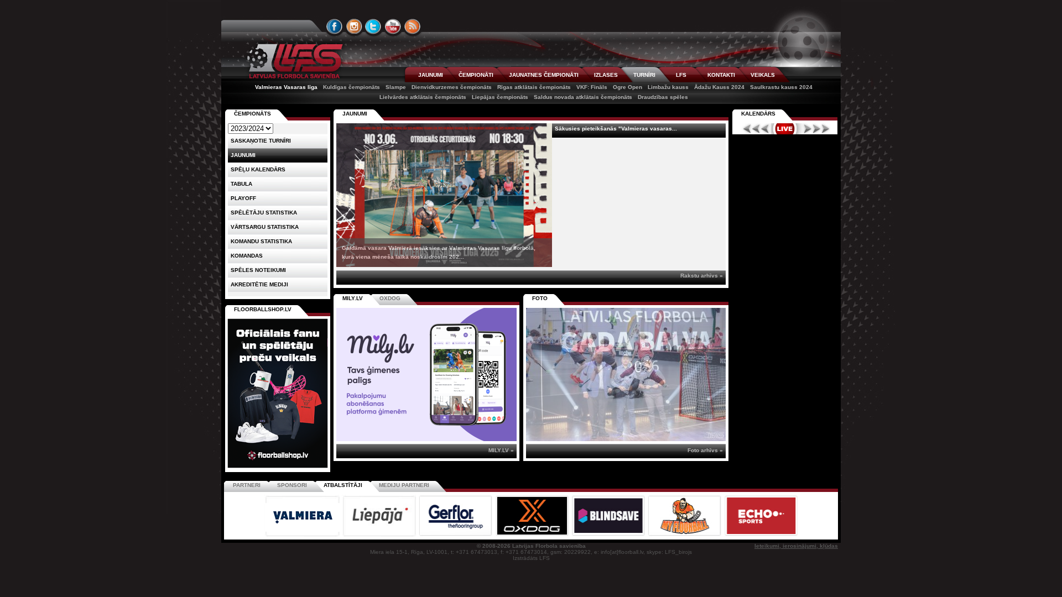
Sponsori (292, 485)
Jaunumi (354, 114)
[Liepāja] (380, 535)
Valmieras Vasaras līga (286, 87)
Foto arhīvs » (705, 450)
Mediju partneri (404, 485)
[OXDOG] (532, 535)
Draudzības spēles (663, 97)
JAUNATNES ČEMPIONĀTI (544, 75)
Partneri (247, 485)
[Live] (785, 128)
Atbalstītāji (343, 485)
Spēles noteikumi (258, 270)
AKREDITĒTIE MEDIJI (259, 284)
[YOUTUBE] (392, 26)
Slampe (396, 87)
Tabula (241, 184)
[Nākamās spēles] (817, 128)
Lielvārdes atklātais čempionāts (422, 97)
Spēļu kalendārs (258, 169)
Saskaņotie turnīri (261, 141)
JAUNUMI (430, 75)
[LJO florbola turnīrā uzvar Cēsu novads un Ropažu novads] (626, 374)
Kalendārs (758, 114)
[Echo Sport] (760, 535)
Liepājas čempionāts (500, 97)
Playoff (243, 198)
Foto (540, 298)
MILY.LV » (501, 450)
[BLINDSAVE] (609, 535)
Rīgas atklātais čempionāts (534, 87)
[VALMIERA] (303, 535)
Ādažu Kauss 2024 (719, 87)
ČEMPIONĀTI (476, 75)
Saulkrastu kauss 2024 (781, 87)
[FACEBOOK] (334, 26)
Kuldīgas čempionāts (351, 87)
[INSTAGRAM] (354, 26)
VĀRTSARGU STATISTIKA (265, 227)
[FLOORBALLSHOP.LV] (277, 468)
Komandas (247, 256)
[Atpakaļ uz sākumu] (293, 61)
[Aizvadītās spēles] (753, 128)
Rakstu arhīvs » (701, 276)
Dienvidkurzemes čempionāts (452, 87)
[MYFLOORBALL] (685, 535)
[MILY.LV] (426, 439)
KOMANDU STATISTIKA (261, 241)
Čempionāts (252, 114)
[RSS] (412, 26)
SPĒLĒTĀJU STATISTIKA (264, 213)
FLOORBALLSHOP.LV (262, 309)
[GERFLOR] (456, 535)
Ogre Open (627, 87)
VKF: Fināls (591, 87)
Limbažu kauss (668, 87)
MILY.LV (352, 298)
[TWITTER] (373, 26)
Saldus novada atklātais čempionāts (583, 97)
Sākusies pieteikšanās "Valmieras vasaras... (616, 128)
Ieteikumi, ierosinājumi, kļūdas (796, 546)
